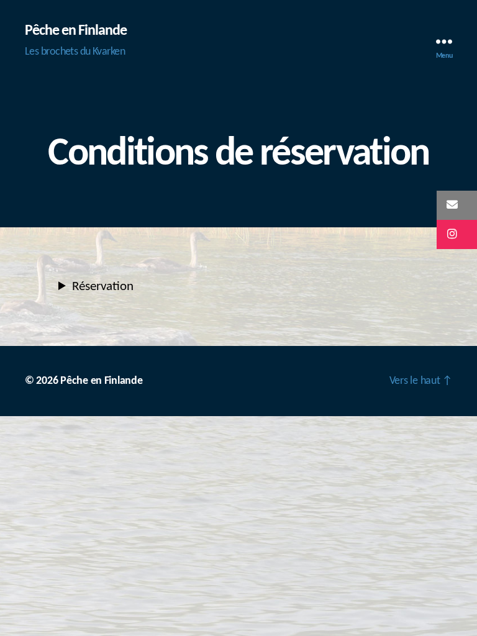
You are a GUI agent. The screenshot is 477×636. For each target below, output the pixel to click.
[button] (457, 205)
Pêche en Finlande (76, 31)
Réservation (103, 286)
